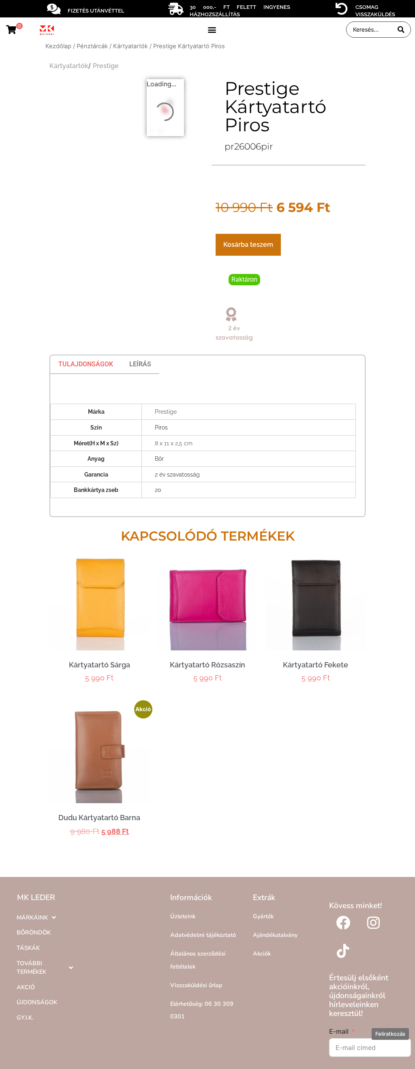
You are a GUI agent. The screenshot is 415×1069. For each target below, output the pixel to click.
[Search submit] (401, 29)
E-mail (339, 1031)
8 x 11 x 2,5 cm (174, 443)
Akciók (262, 953)
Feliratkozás (390, 1034)
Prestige (106, 66)
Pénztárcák (92, 46)
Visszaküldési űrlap (196, 985)
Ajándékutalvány (275, 935)
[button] (211, 29)
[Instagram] (373, 923)
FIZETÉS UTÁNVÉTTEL (96, 11)
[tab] (85, 364)
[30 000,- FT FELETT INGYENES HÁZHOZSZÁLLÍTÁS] (176, 9)
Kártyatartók (130, 46)
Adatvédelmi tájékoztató (203, 935)
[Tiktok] (343, 951)
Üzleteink (182, 916)
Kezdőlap (58, 46)
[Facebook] (343, 923)
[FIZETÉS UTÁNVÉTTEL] (54, 9)
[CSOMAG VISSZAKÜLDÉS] (342, 9)
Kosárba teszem (248, 244)
